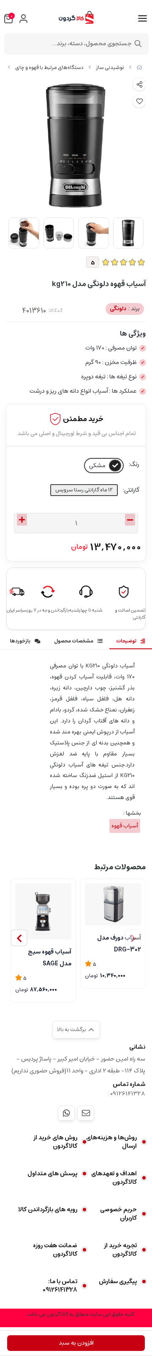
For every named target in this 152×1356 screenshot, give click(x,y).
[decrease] (130, 519)
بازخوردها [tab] (20, 641)
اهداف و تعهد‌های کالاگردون (114, 1177)
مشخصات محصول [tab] (73, 641)
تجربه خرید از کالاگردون (120, 1249)
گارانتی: (131, 490)
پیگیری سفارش (118, 1281)
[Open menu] (142, 18)
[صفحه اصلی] (139, 67)
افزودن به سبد (76, 1343)
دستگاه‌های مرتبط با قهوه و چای (49, 67)
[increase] (21, 519)
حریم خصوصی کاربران (118, 1213)
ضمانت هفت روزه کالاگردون (55, 1249)
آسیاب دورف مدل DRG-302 (119, 943)
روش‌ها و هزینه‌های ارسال (111, 1141)
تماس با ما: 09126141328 (60, 1285)
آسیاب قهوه (124, 826)
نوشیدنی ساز (110, 67)
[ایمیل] (85, 1113)
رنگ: (134, 464)
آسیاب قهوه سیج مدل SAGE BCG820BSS (49, 957)
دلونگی (125, 309)
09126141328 (127, 1094)
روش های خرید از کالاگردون (55, 1141)
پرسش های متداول (52, 1173)
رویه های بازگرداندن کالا (47, 1209)
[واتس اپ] (66, 1113)
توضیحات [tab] (126, 641)
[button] (19, 937)
